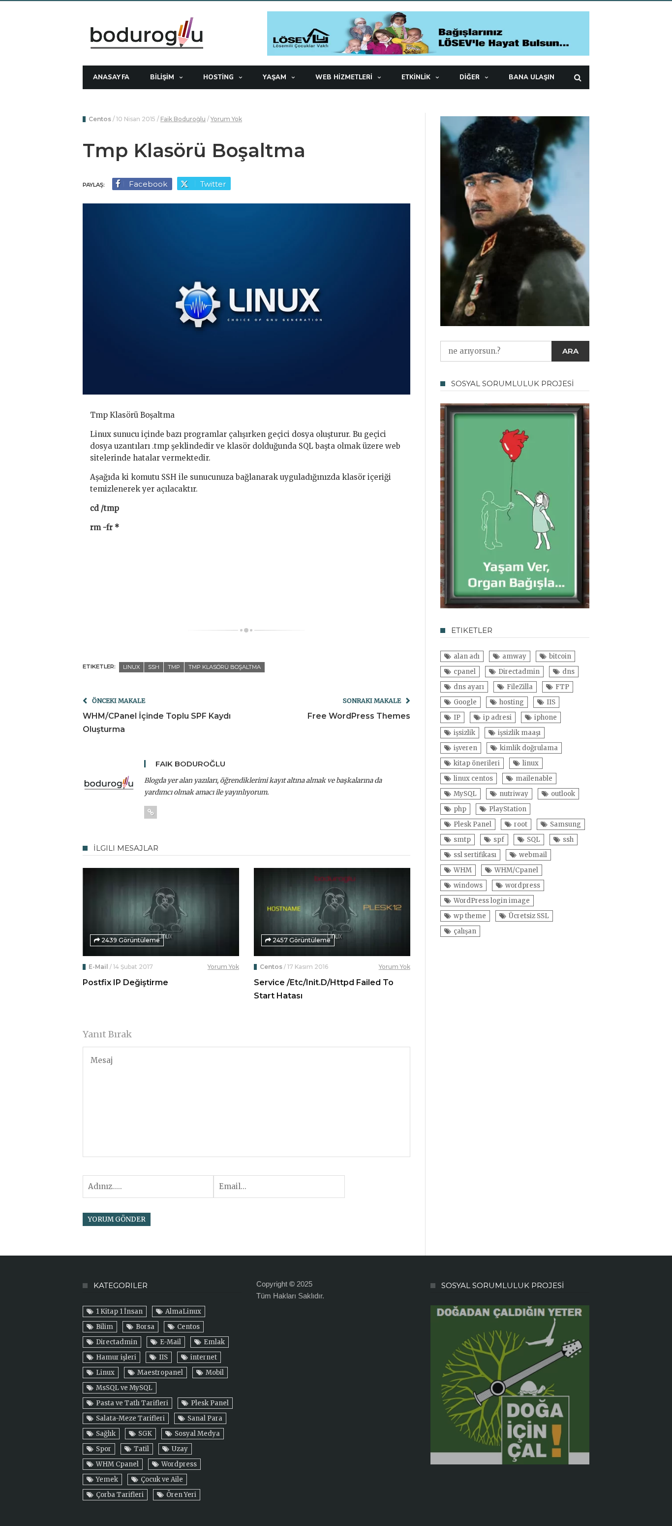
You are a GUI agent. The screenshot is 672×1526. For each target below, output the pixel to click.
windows (468, 885)
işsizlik (464, 733)
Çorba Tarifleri (120, 1495)
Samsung (565, 824)
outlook (563, 794)
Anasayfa (111, 77)
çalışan (465, 931)
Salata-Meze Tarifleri (130, 1418)
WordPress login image (492, 900)
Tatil (141, 1449)
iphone (545, 717)
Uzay (180, 1449)
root (520, 824)
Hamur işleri (116, 1357)
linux (131, 666)
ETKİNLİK (415, 77)
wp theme (470, 916)
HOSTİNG (218, 77)
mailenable (534, 778)
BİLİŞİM (162, 77)
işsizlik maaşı (519, 733)
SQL (533, 839)
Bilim (104, 1327)
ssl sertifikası (475, 855)
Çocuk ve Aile (162, 1479)
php (460, 809)
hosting (511, 702)
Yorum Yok (226, 119)
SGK (145, 1433)
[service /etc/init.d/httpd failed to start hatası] (332, 912)
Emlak (214, 1342)
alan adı (467, 656)
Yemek (107, 1479)
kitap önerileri (477, 763)
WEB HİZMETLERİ (343, 77)
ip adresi (497, 717)
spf (498, 839)
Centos (100, 119)
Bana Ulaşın (531, 77)
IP (457, 717)
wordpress (522, 885)
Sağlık (106, 1433)
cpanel (465, 671)
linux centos (473, 778)
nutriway (513, 794)
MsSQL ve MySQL (124, 1388)
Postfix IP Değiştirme (125, 982)
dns (568, 671)
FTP (562, 687)
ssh (153, 666)
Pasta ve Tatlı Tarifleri (132, 1403)
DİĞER (469, 77)
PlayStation (507, 809)
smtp (462, 839)
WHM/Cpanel (516, 870)
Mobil (215, 1372)
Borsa (145, 1327)
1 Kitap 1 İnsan (119, 1311)
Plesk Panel (472, 824)
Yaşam (274, 77)
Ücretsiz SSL (529, 916)
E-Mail (98, 966)
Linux (105, 1372)
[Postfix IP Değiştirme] (161, 912)
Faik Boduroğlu (183, 119)
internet (203, 1357)
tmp (174, 666)
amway (514, 656)
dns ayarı (469, 687)
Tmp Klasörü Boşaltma (224, 666)
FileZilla (520, 687)
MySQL (465, 794)
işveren (465, 748)
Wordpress (179, 1464)
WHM (463, 870)
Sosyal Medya (197, 1433)
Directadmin (519, 671)
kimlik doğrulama (529, 748)
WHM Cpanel (117, 1464)
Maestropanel (160, 1372)
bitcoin (560, 656)
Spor (103, 1449)
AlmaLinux (183, 1311)
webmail (533, 855)
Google (465, 702)
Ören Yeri (181, 1495)
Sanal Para (204, 1418)
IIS (551, 702)
